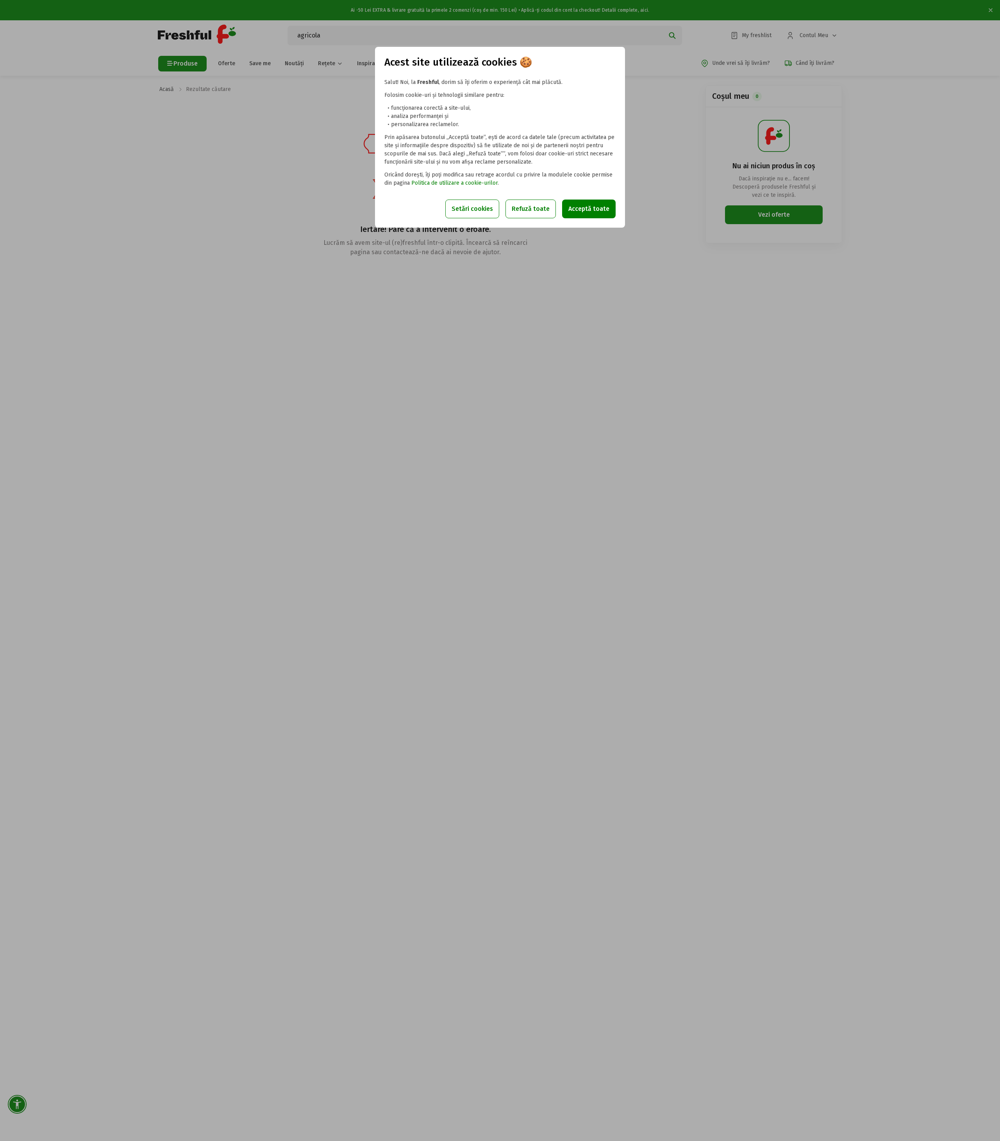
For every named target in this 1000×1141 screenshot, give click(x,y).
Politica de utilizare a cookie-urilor (454, 183)
